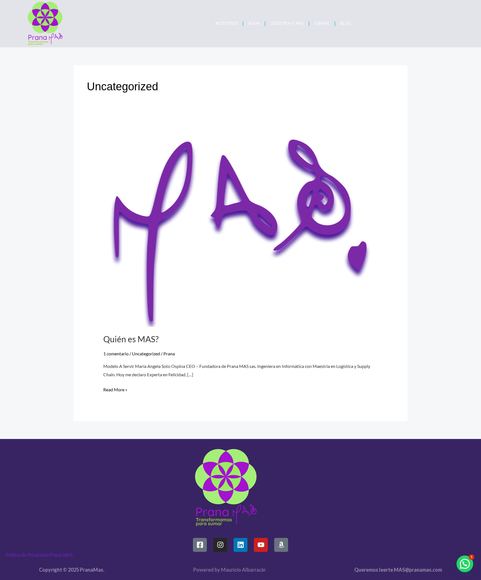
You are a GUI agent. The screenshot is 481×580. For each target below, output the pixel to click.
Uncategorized (146, 353)
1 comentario (116, 353)
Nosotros (226, 23)
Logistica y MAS (287, 23)
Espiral (322, 23)
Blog (345, 23)
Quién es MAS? (131, 339)
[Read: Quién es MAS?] (240, 229)
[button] (465, 563)
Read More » (115, 388)
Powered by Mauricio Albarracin (229, 570)
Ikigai (254, 23)
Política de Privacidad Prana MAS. (40, 555)
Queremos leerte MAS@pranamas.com (398, 570)
